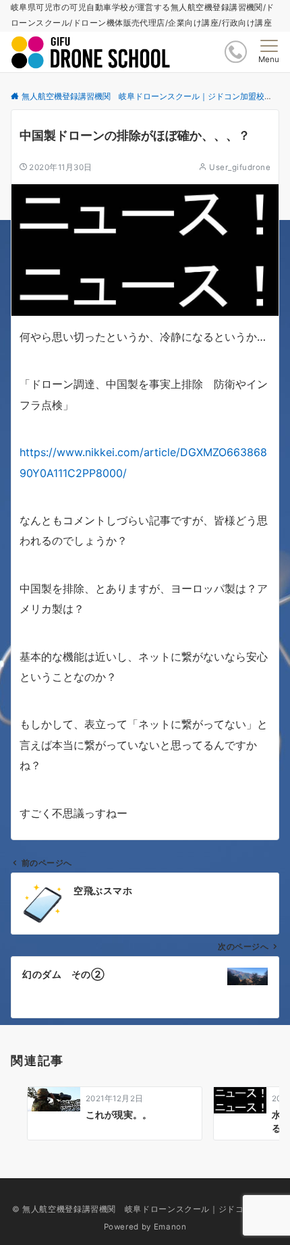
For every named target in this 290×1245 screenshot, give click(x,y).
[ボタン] (236, 51)
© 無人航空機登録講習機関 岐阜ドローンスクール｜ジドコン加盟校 (145, 1209)
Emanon (170, 1227)
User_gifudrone (239, 167)
